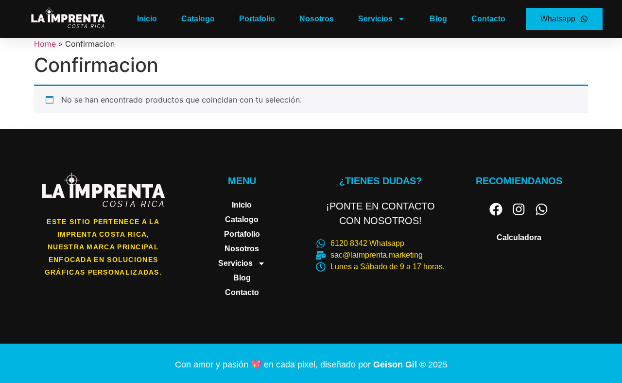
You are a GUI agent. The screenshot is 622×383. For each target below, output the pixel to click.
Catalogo (198, 19)
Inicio (147, 19)
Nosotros (316, 19)
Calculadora (519, 237)
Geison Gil (396, 364)
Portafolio (257, 19)
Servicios (375, 19)
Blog (438, 19)
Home (45, 44)
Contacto (488, 19)
